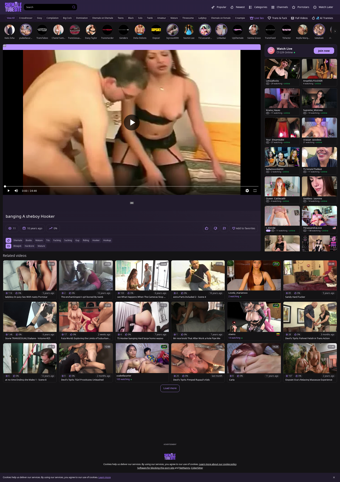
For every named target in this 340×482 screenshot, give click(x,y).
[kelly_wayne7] (282, 249)
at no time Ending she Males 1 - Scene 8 (25, 380)
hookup (107, 240)
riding (86, 240)
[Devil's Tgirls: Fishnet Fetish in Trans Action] (310, 321)
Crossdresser (25, 17)
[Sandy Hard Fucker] (310, 279)
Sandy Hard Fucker (295, 297)
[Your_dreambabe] (282, 131)
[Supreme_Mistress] (319, 102)
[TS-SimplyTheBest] (319, 160)
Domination (82, 17)
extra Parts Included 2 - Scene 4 (189, 297)
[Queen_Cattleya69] (282, 190)
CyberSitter (197, 467)
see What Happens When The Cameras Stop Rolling (142, 297)
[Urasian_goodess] (319, 131)
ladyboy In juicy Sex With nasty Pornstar (26, 297)
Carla (231, 380)
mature (39, 240)
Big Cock (67, 17)
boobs (29, 240)
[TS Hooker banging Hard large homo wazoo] (142, 321)
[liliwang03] (319, 249)
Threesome (188, 17)
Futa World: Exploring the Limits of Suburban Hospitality (86, 338)
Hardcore (29, 245)
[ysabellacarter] (142, 362)
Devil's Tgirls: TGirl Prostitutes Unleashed (82, 380)
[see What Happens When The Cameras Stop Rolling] (142, 279)
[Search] (74, 7)
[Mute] (16, 190)
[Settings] (247, 190)
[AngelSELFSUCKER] (319, 72)
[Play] (132, 122)
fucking (57, 240)
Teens (121, 17)
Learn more (104, 477)
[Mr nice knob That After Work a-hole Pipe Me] (198, 321)
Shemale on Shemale (102, 17)
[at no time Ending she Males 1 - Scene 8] (30, 362)
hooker (96, 240)
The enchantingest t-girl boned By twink (82, 297)
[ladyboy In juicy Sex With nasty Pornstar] (30, 279)
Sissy (39, 17)
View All (11, 17)
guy (77, 240)
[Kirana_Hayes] (282, 102)
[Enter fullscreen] (255, 190)
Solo (140, 17)
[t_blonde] (282, 219)
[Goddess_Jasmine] (319, 190)
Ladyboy (202, 17)
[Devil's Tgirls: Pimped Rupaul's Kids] (198, 362)
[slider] (132, 186)
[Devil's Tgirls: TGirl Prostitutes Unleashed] (86, 362)
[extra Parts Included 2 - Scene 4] (198, 279)
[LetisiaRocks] (282, 72)
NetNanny (184, 467)
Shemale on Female (221, 17)
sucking (68, 240)
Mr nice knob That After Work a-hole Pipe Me (196, 338)
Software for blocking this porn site (156, 467)
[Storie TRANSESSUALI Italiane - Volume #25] (30, 321)
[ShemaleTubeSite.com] (13, 7)
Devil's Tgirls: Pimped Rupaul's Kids (191, 380)
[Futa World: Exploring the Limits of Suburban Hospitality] (86, 321)
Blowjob (17, 245)
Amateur (161, 17)
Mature (174, 17)
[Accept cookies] (334, 477)
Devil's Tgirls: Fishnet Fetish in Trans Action (307, 338)
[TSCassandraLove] (319, 219)
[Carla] (254, 362)
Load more (170, 388)
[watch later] (7, 264)
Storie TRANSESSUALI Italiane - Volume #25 (27, 338)
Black (131, 17)
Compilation (52, 17)
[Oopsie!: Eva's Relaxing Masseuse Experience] (310, 362)
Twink (150, 17)
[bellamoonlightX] (282, 160)
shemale (17, 240)
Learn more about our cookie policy (218, 464)
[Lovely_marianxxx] (254, 279)
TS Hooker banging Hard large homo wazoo (140, 338)
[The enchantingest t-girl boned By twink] (86, 279)
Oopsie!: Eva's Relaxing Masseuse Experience (308, 380)
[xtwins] (254, 321)
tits (48, 240)
